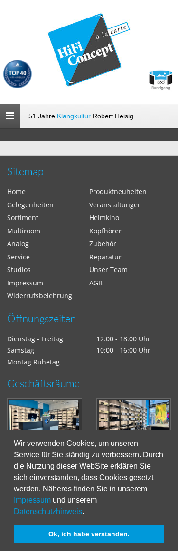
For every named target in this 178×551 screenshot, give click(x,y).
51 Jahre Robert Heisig (80, 116)
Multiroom (23, 230)
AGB (96, 282)
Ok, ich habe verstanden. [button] (89, 534)
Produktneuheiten (118, 191)
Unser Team (108, 269)
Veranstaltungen (115, 204)
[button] (87, 512)
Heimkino (104, 217)
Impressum (32, 500)
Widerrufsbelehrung (39, 295)
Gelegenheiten (30, 204)
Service (18, 256)
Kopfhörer (105, 230)
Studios (19, 269)
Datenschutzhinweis (48, 511)
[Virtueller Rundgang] (160, 76)
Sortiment (22, 217)
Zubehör (102, 243)
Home (16, 191)
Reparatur (105, 256)
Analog (18, 243)
